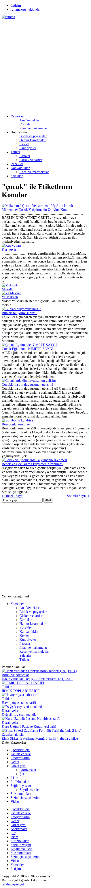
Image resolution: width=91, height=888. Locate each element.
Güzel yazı (18, 766)
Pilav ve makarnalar (33, 128)
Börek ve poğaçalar (33, 136)
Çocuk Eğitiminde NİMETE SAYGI (27, 349)
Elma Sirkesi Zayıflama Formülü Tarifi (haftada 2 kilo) (40, 738)
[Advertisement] (45, 64)
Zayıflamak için (13, 734)
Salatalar (17, 176)
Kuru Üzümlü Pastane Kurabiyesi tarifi (29, 726)
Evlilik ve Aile (21, 754)
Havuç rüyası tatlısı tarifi (19, 703)
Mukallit (7, 289)
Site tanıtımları (21, 793)
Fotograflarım (20, 758)
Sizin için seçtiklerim (25, 797)
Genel (15, 762)
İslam (14, 778)
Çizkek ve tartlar (30, 160)
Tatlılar (15, 152)
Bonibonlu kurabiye (16, 424)
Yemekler (17, 116)
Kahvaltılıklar (20, 168)
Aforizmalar (27, 770)
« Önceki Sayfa (12, 496)
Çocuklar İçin (20, 750)
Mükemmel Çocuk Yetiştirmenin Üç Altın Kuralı (35, 210)
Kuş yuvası (9, 249)
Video (15, 801)
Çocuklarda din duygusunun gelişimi (27, 384)
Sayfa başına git (13, 884)
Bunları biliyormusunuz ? (19, 313)
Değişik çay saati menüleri (20, 714)
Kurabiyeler (27, 148)
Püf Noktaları (20, 782)
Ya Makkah (10, 297)
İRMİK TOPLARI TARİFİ (21, 691)
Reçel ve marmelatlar (34, 172)
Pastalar (24, 156)
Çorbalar (25, 124)
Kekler (24, 144)
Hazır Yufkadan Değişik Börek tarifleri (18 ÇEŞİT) (37, 679)
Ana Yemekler (29, 120)
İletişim (16, 5)
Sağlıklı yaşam (21, 786)
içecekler (17, 164)
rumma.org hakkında (25, 9)
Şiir (21, 774)
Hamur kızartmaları (32, 140)
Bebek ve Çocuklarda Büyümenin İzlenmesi (32, 464)
